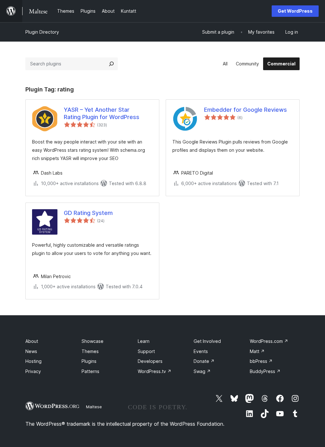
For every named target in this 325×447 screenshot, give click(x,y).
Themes (90, 351)
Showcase (92, 341)
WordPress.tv (154, 371)
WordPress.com (269, 341)
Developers (150, 361)
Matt (257, 351)
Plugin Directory (42, 32)
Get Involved (207, 341)
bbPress (261, 361)
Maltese (94, 406)
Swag (202, 371)
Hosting (33, 361)
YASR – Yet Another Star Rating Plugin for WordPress (101, 113)
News (31, 351)
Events (201, 351)
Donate (204, 361)
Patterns (90, 371)
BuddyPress (265, 371)
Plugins (89, 361)
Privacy (33, 371)
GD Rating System (88, 213)
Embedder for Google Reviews (245, 109)
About (31, 341)
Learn (143, 341)
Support (146, 351)
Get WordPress (295, 11)
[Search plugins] (111, 63)
